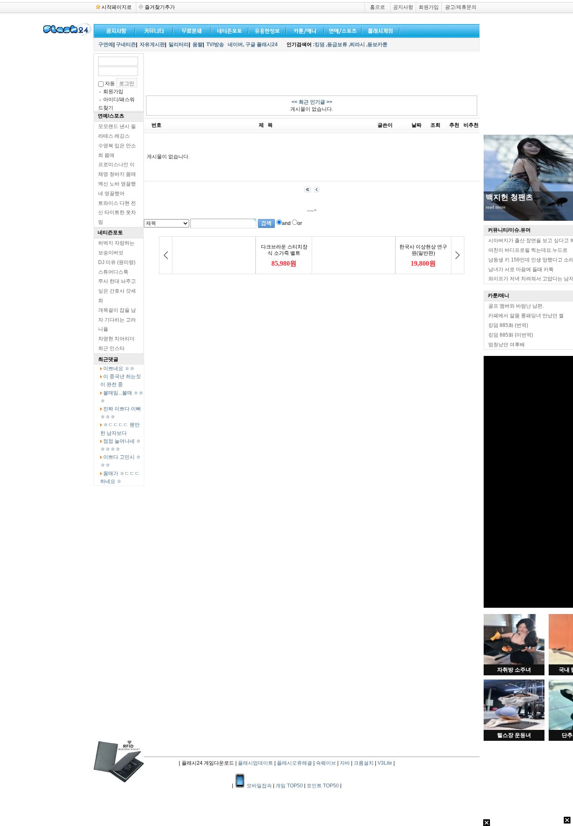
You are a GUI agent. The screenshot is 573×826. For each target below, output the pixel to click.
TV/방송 (215, 44)
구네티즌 (126, 44)
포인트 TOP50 (323, 786)
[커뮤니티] (154, 30)
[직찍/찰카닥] (228, 30)
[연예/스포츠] (341, 30)
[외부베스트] (303, 30)
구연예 (105, 44)
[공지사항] (114, 30)
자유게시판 (152, 44)
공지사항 (403, 7)
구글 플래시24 (262, 44)
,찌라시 (357, 44)
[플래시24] (66, 34)
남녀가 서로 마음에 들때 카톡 (521, 269)
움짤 (198, 44)
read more (495, 206)
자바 (345, 763)
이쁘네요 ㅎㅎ (119, 368)
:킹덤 (319, 44)
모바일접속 (260, 786)
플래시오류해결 (295, 763)
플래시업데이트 (255, 763)
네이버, (236, 44)
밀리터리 (179, 44)
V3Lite (385, 763)
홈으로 (377, 7)
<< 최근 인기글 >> (312, 102)
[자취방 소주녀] (514, 663)
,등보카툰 (377, 44)
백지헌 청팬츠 (509, 197)
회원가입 (429, 7)
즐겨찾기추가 (160, 7)
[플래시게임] (379, 30)
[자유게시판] (265, 30)
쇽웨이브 (326, 763)
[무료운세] (190, 30)
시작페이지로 (117, 7)
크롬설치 (364, 763)
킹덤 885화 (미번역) (510, 335)
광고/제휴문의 (461, 7)
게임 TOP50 (289, 786)
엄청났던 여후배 (506, 345)
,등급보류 (336, 44)
